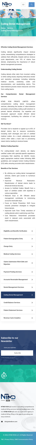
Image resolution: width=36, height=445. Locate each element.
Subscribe (17, 353)
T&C (2, 439)
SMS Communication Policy (24, 439)
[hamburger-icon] (23, 4)
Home (3, 28)
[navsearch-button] (32, 4)
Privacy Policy (9, 439)
